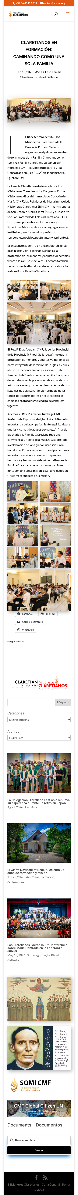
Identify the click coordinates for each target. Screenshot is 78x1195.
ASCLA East (43, 72)
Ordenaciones (16, 882)
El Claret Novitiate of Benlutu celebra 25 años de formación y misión (35, 871)
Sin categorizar (36, 955)
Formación (47, 877)
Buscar (38, 1150)
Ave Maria (32, 877)
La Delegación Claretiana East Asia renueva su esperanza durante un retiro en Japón (38, 801)
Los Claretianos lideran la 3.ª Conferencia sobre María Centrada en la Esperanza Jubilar (37, 948)
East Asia (31, 807)
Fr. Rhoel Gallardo (46, 77)
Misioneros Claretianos (23, 1184)
